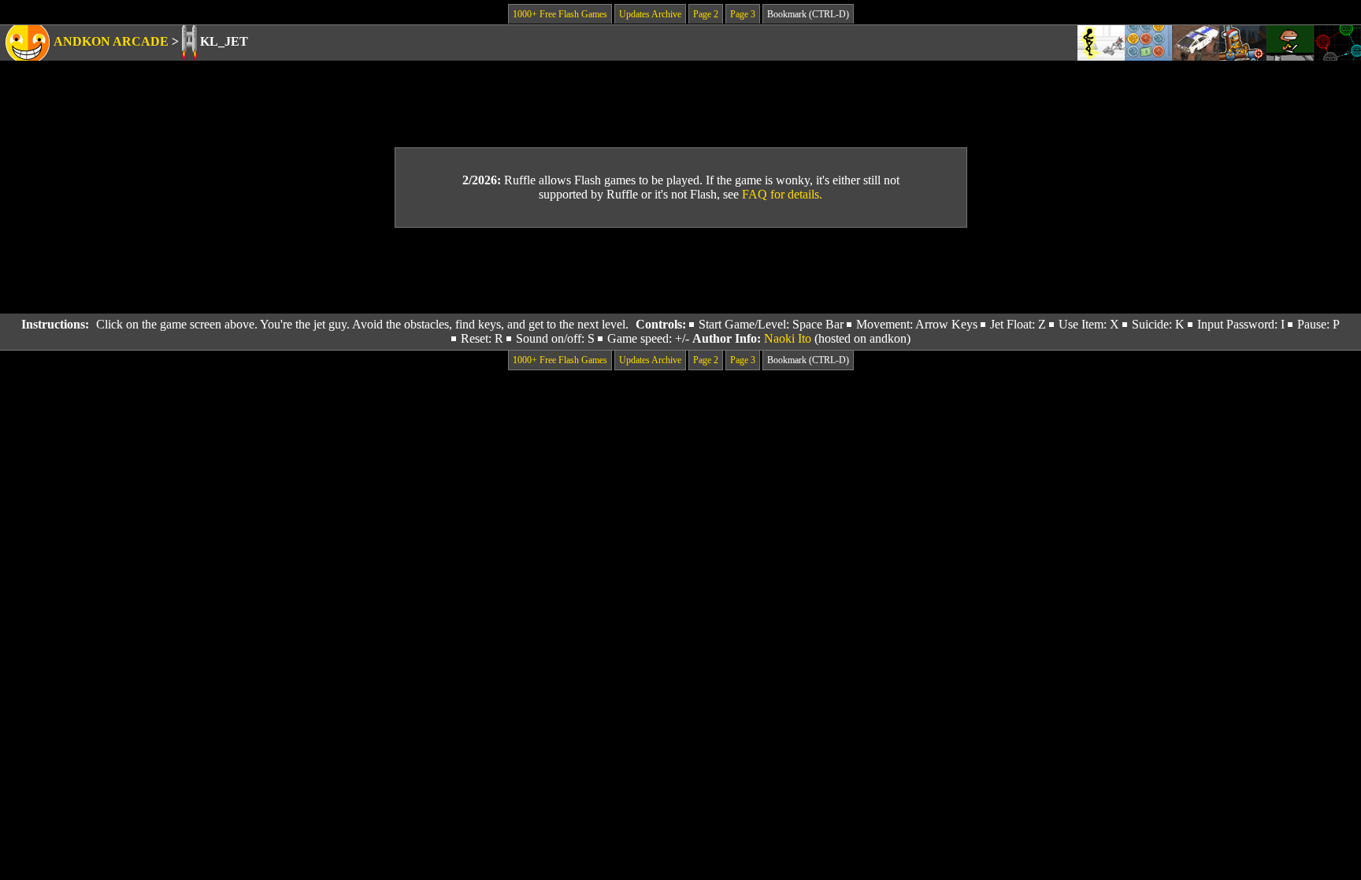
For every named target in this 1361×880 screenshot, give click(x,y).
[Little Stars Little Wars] (1337, 43)
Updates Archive (650, 14)
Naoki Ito (787, 338)
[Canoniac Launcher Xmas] (1242, 43)
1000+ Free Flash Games (560, 14)
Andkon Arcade (111, 41)
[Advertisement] (680, 271)
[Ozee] (1290, 43)
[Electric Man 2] (1101, 43)
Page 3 (742, 14)
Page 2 (705, 14)
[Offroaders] (1195, 43)
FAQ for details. (782, 194)
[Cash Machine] (1148, 43)
